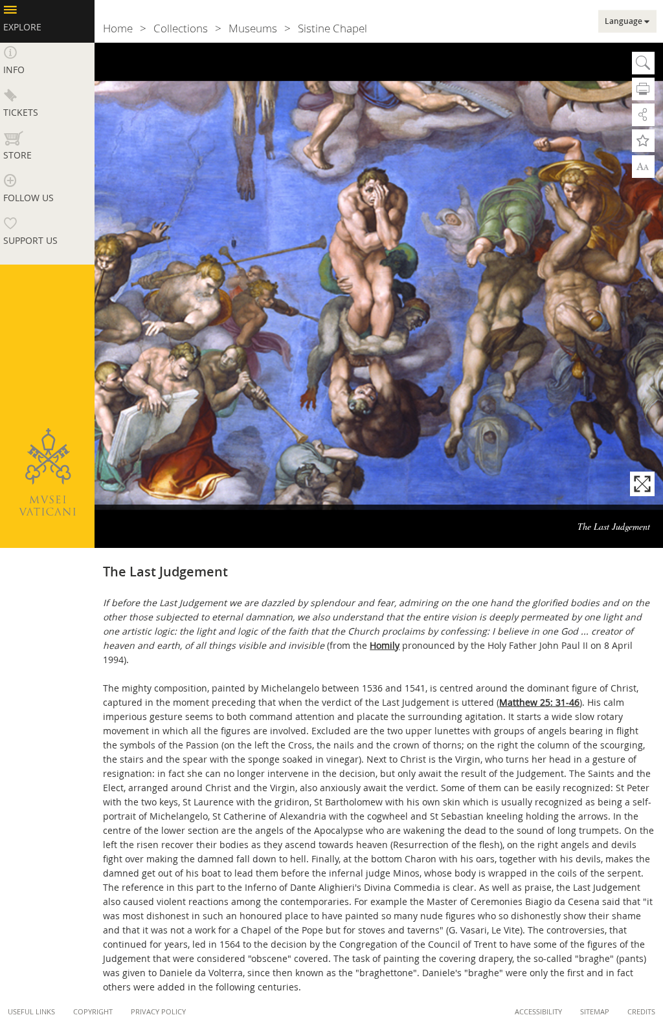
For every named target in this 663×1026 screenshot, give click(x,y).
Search (643, 63)
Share (643, 115)
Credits (641, 1011)
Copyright (93, 1011)
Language (623, 21)
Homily (384, 645)
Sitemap (594, 1011)
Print (643, 89)
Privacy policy (158, 1011)
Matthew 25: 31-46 (539, 702)
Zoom (643, 165)
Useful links (31, 1011)
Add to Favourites (643, 140)
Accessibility (538, 1011)
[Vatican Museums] (47, 472)
